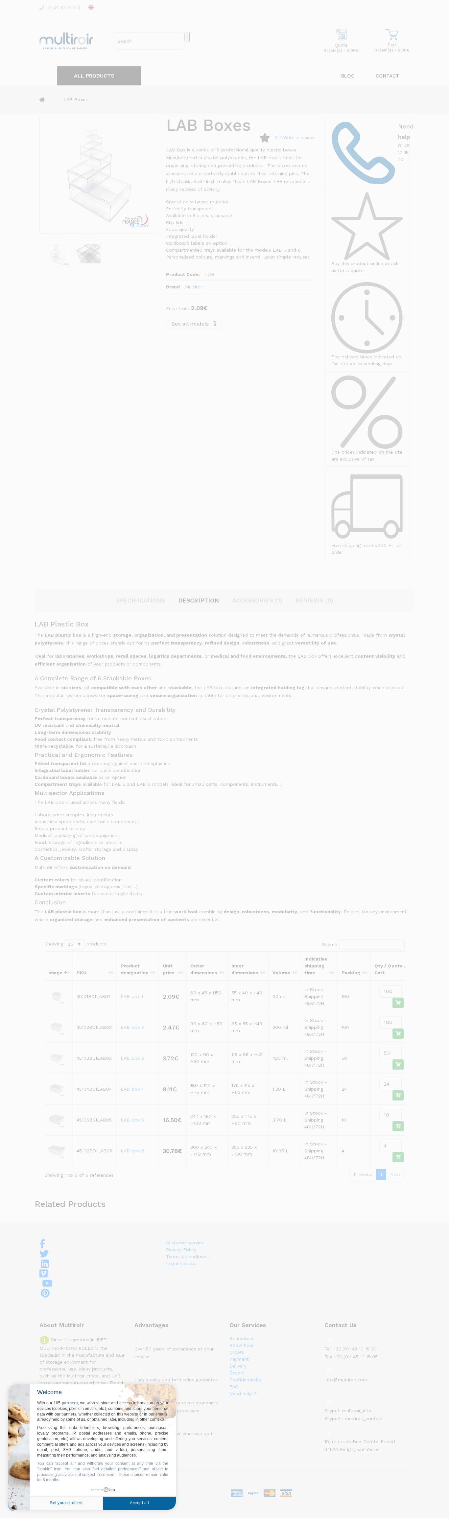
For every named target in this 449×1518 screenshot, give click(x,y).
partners (70, 1403)
